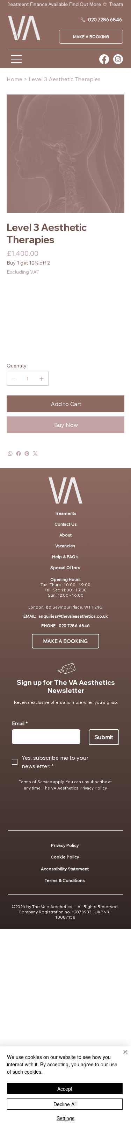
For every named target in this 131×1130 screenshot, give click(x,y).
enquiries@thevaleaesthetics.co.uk (73, 616)
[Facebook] (18, 453)
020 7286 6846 (74, 625)
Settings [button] (65, 1118)
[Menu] (17, 59)
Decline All (65, 1104)
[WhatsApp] (10, 453)
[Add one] (42, 379)
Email (20, 724)
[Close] (121, 1056)
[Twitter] (35, 453)
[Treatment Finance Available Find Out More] (65, 4)
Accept (64, 1088)
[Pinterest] (26, 453)
